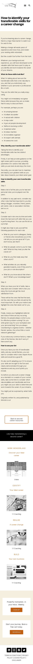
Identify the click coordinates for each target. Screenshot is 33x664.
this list (27, 221)
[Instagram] (14, 650)
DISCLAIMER (16, 660)
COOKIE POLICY (19, 658)
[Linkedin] (9, 650)
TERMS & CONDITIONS (12, 655)
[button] (25, 5)
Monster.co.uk (6, 400)
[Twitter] (24, 650)
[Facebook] (19, 650)
